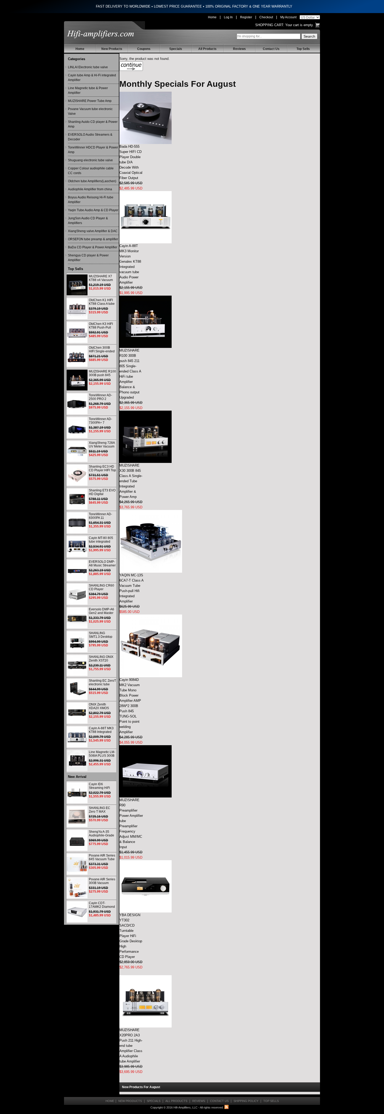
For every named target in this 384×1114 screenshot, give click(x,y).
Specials (175, 49)
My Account (288, 17)
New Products (111, 49)
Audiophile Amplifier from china (90, 189)
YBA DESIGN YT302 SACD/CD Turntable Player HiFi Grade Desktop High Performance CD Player (130, 936)
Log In (228, 17)
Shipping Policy (246, 1100)
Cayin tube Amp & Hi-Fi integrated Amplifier (92, 77)
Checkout (266, 17)
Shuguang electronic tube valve (90, 160)
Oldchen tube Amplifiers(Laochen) (92, 181)
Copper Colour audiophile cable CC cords (91, 170)
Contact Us (271, 49)
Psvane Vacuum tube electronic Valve (90, 111)
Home (212, 17)
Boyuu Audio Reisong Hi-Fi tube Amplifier (90, 200)
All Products (207, 49)
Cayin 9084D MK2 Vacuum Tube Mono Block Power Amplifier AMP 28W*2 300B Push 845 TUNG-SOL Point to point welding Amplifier (130, 706)
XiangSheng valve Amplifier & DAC (93, 231)
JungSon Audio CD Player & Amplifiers (88, 220)
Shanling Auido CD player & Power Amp (93, 124)
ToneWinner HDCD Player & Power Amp (93, 150)
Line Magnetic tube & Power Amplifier (88, 90)
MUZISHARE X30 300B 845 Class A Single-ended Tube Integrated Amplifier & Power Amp (130, 481)
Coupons (143, 49)
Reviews (239, 49)
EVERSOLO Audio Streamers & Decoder (90, 137)
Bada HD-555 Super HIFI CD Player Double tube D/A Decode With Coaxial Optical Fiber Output (130, 162)
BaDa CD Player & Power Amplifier (92, 247)
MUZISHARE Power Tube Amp (90, 101)
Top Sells (303, 49)
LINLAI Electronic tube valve (88, 67)
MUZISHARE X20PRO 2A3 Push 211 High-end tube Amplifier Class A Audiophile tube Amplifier (130, 1045)
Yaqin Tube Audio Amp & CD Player (93, 210)
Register (246, 17)
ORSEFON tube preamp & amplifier (93, 239)
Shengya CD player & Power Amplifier (88, 258)
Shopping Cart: (269, 25)
